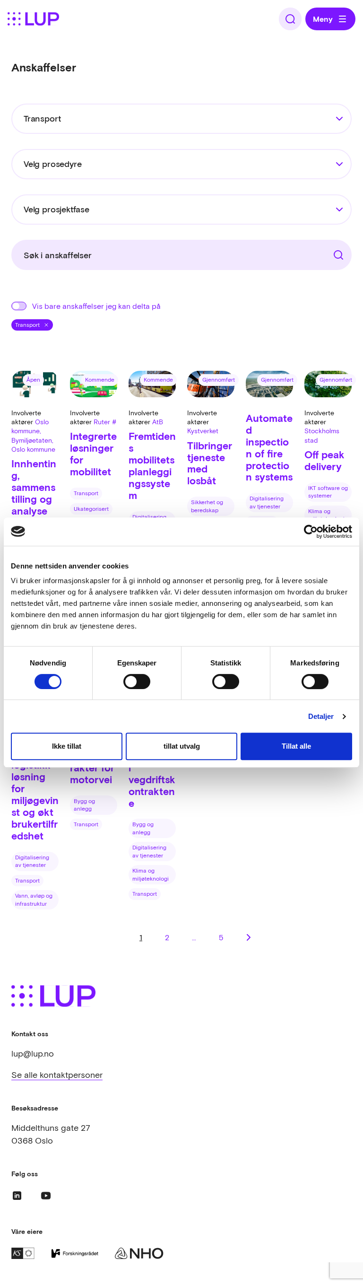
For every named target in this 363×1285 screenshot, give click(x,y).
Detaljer (321, 716)
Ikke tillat (66, 746)
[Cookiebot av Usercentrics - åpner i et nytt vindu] (310, 531)
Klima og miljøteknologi (326, 515)
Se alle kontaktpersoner (57, 1075)
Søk (333, 251)
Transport (86, 493)
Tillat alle (296, 746)
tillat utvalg (182, 746)
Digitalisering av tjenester (267, 502)
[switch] (136, 681)
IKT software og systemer (328, 492)
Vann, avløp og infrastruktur (33, 899)
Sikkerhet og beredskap (207, 506)
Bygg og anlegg (84, 805)
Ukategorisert (91, 509)
